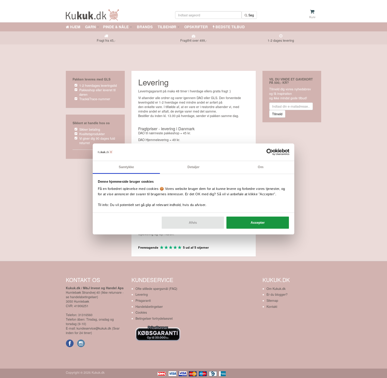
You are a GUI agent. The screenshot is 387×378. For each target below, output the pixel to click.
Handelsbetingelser (149, 306)
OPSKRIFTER (195, 26)
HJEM (74, 26)
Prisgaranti (143, 300)
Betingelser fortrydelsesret (154, 318)
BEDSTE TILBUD (230, 26)
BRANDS (144, 26)
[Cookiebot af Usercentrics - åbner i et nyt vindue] (269, 152)
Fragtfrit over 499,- (193, 40)
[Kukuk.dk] (93, 14)
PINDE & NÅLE (116, 26)
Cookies (141, 312)
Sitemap (272, 300)
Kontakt (272, 306)
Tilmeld (277, 114)
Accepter (258, 222)
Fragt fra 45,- (106, 40)
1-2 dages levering (281, 40)
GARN (90, 26)
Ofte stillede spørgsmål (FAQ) (156, 288)
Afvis (193, 222)
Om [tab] (260, 167)
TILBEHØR (167, 26)
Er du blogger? (277, 294)
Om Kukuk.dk (276, 288)
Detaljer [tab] (193, 167)
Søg (250, 15)
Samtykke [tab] (126, 167)
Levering (141, 294)
